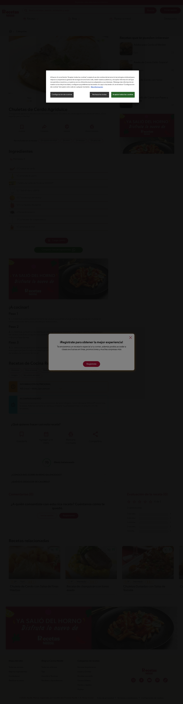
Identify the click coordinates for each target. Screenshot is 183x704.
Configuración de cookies (62, 94)
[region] (92, 86)
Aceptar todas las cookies (123, 94)
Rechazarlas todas (99, 94)
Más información (97, 87)
